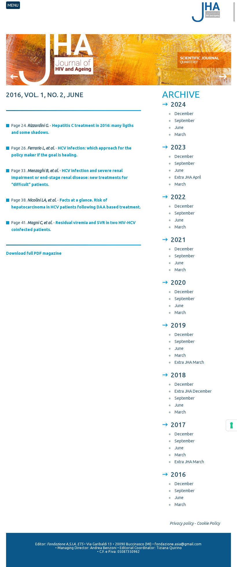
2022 (178, 196)
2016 (178, 474)
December (184, 113)
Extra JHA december (193, 391)
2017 (178, 424)
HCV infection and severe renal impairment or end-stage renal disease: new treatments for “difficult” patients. (69, 177)
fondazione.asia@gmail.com (178, 544)
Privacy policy (182, 523)
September (185, 120)
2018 (178, 374)
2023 (178, 147)
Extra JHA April (188, 177)
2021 (178, 239)
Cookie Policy (208, 523)
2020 (178, 282)
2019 (178, 325)
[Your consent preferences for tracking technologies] (231, 425)
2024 (178, 104)
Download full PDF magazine (34, 253)
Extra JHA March (189, 362)
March (180, 134)
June (179, 127)
